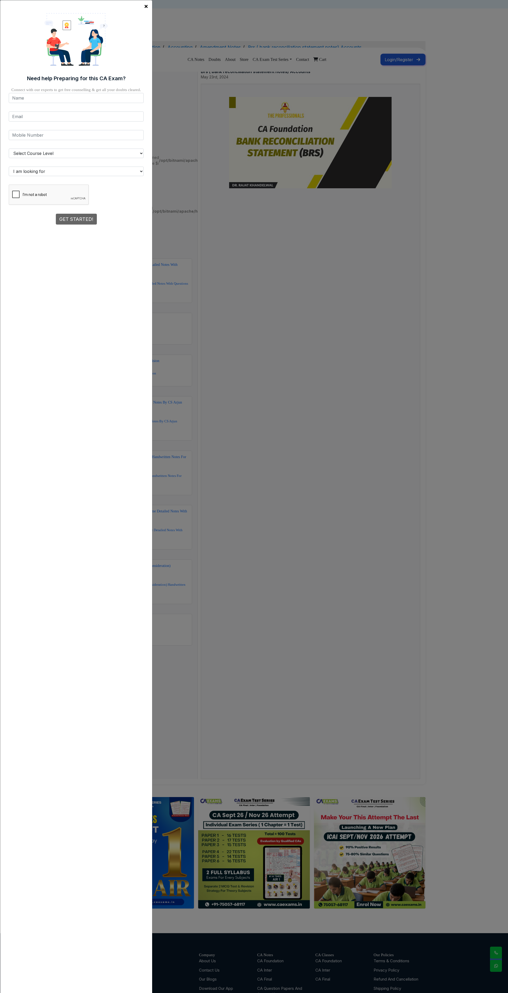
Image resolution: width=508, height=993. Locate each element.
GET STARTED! (76, 219)
